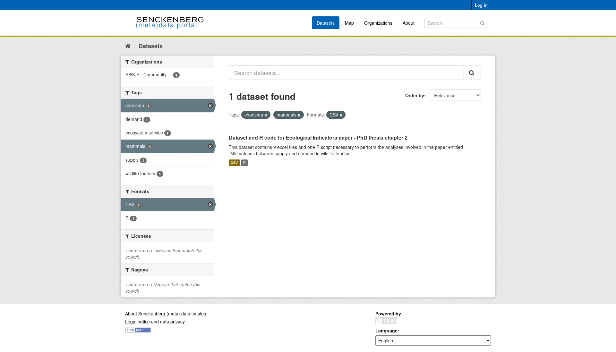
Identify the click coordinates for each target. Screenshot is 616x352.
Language (386, 330)
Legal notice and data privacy (155, 321)
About (409, 23)
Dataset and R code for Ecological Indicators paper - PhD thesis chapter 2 (318, 137)
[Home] (128, 45)
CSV (234, 162)
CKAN (386, 320)
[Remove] (265, 114)
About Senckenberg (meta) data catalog (165, 313)
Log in (481, 5)
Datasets (326, 23)
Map (349, 23)
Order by (414, 95)
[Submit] (482, 22)
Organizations (378, 23)
